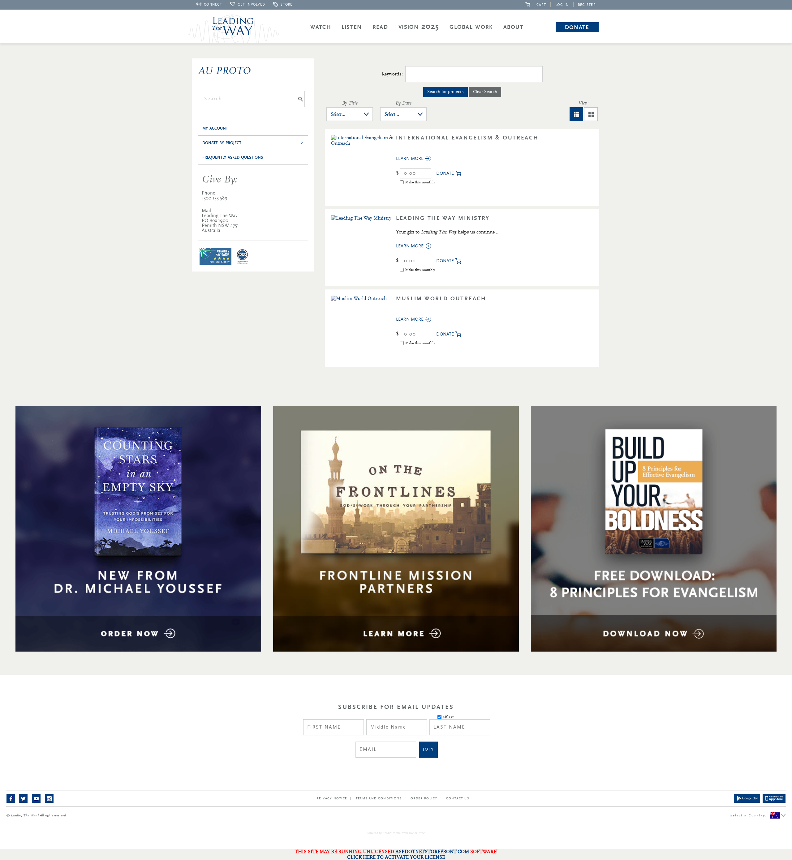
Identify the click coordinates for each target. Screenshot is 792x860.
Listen (352, 27)
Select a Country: (758, 815)
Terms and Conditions (379, 798)
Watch (320, 27)
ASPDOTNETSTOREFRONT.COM (432, 851)
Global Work (471, 27)
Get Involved (251, 4)
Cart (539, 4)
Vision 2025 (418, 27)
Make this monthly (420, 182)
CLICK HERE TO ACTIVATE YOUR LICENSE (396, 857)
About (513, 27)
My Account (215, 128)
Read (380, 27)
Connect (213, 4)
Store (286, 4)
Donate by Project (221, 143)
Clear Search (485, 92)
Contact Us (457, 798)
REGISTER (587, 4)
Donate (577, 27)
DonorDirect (417, 833)
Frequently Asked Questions (232, 157)
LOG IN (562, 4)
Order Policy (424, 798)
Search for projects (445, 92)
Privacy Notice (332, 798)
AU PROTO (224, 71)
